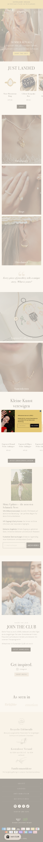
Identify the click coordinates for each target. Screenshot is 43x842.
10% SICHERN (34, 425)
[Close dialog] (40, 411)
